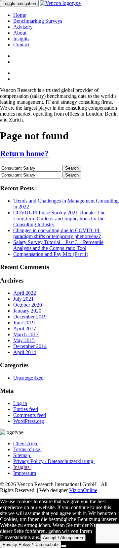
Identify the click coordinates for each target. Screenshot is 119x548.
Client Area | (26, 443)
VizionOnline (83, 490)
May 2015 (24, 340)
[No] (63, 546)
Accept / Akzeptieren (63, 537)
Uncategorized (28, 378)
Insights (21, 38)
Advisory (23, 27)
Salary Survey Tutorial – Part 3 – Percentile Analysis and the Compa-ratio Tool (58, 245)
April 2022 (24, 293)
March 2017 (26, 334)
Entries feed (25, 409)
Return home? (24, 153)
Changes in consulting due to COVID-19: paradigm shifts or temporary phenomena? (57, 233)
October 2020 (27, 305)
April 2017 (24, 328)
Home (19, 15)
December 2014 (30, 346)
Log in (20, 403)
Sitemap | (22, 455)
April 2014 (24, 352)
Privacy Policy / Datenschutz (31, 544)
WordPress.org (28, 421)
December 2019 (30, 316)
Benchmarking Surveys (37, 21)
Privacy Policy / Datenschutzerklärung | (54, 461)
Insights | (22, 467)
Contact (21, 44)
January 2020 (27, 311)
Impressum (24, 473)
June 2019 (24, 322)
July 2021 (23, 299)
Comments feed (29, 415)
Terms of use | (27, 449)
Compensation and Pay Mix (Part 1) (50, 254)
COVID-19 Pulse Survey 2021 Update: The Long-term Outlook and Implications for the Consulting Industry (59, 218)
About (19, 33)
